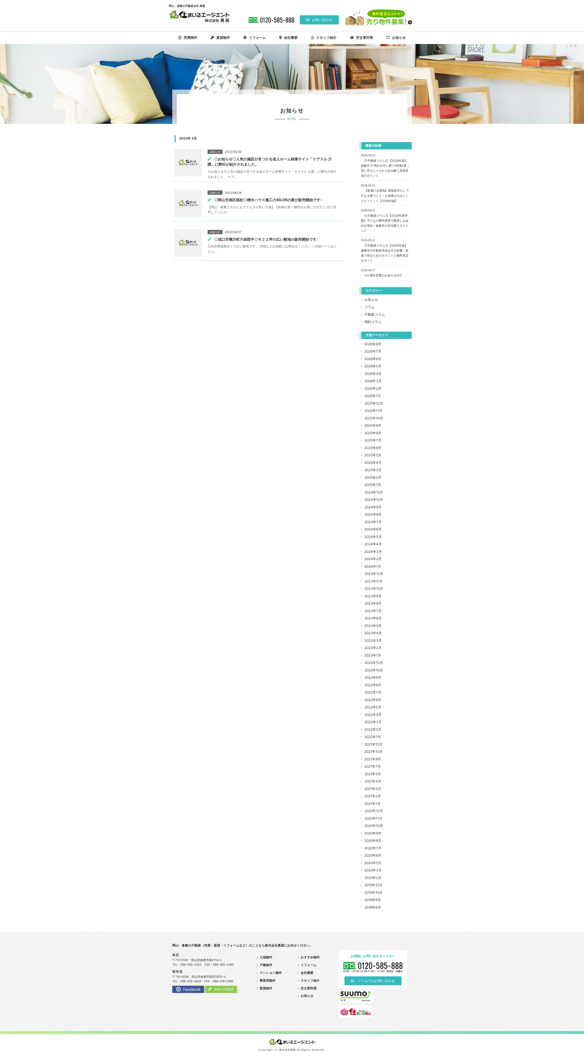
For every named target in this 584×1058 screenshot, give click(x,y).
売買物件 (190, 38)
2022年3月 (373, 722)
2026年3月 (373, 381)
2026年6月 (372, 359)
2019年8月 (372, 907)
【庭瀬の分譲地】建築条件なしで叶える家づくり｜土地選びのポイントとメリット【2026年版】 (385, 195)
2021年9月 (372, 759)
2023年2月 (373, 648)
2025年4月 (373, 462)
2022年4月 (373, 714)
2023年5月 (373, 626)
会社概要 (291, 38)
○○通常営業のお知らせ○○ (383, 275)
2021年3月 (372, 789)
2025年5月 (372, 455)
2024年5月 (373, 537)
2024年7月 (373, 522)
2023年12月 (373, 574)
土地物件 (266, 957)
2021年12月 (373, 744)
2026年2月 (372, 388)
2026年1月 (372, 396)
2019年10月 (373, 892)
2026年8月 (372, 344)
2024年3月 (373, 551)
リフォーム (257, 38)
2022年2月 (372, 729)
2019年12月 (373, 885)
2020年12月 (373, 811)
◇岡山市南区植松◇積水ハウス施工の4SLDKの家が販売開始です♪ (268, 200)
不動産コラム (374, 314)
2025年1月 (372, 485)
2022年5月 (372, 707)
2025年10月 (373, 418)
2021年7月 (372, 766)
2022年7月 (372, 692)
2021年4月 (372, 781)
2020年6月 (372, 855)
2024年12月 (373, 492)
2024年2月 (373, 559)
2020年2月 (372, 878)
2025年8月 (372, 433)
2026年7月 (372, 351)
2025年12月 (373, 403)
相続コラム (372, 322)
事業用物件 (268, 980)
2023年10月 (373, 588)
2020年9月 (372, 833)
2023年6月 (373, 618)
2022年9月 (372, 677)
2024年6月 (373, 529)
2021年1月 (372, 803)
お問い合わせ (322, 20)
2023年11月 (373, 581)
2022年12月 (373, 662)
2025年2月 (372, 477)
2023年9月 (373, 596)
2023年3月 (373, 640)
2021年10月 (373, 751)
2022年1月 (372, 737)
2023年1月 (372, 655)
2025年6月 (372, 448)
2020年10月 (373, 826)
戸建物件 (266, 965)
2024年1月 (372, 566)
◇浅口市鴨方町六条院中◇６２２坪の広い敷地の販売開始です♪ (266, 239)
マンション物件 (271, 973)
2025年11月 (373, 410)
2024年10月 (373, 499)
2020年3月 (373, 870)
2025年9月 (372, 425)
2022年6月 (372, 700)
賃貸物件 (223, 38)
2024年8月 (373, 514)
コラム (369, 307)
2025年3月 (373, 470)
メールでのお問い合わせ (376, 981)
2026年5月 (372, 366)
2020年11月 (373, 818)
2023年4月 (373, 633)
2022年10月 (373, 670)
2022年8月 (372, 685)
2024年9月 (373, 507)
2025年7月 (372, 440)
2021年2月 (372, 796)
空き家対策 (364, 38)
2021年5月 (372, 774)
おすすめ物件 (310, 957)
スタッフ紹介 (326, 38)
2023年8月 (373, 603)
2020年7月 (372, 848)
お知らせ (399, 38)
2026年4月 (373, 374)
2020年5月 (372, 863)
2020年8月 (372, 840)
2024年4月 (373, 544)
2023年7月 (373, 611)
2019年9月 (372, 900)
